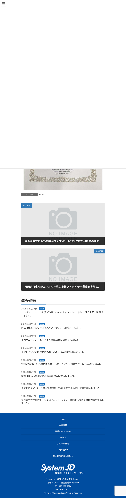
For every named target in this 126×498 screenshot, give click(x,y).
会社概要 (63, 425)
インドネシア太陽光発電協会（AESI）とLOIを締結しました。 (53, 351)
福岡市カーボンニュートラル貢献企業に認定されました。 (51, 339)
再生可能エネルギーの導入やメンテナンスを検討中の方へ (51, 327)
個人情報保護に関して (63, 456)
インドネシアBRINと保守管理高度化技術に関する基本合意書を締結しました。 (61, 388)
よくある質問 (63, 443)
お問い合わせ (63, 449)
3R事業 (63, 437)
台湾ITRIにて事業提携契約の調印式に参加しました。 (48, 375)
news (41, 194)
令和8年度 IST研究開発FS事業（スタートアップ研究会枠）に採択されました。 (62, 363)
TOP (63, 419)
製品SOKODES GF (63, 431)
